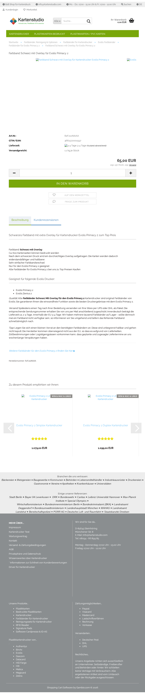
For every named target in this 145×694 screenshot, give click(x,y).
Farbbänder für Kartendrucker (32, 618)
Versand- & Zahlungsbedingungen (27, 545)
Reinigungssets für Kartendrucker (34, 621)
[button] (139, 4)
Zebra (19, 676)
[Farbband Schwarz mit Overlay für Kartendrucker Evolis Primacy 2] (72, 94)
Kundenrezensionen (46, 220)
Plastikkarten (23, 608)
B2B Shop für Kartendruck (17, 4)
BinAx (19, 649)
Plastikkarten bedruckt (49, 34)
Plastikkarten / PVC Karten (87, 34)
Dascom (20, 656)
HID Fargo (21, 662)
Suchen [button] (127, 4)
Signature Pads (24, 628)
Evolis (19, 653)
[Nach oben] (135, 689)
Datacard (20, 659)
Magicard (21, 672)
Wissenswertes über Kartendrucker (28, 558)
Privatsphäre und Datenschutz (25, 553)
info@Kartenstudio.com (49, 4)
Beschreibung (19, 220)
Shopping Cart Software (60, 687)
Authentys (21, 646)
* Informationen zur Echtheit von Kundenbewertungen (38, 562)
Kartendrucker (19, 34)
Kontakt (13, 540)
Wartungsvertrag (18, 536)
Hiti (17, 666)
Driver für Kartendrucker (22, 567)
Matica (19, 669)
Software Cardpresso (27, 631)
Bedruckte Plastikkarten (29, 611)
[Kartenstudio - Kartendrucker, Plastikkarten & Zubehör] (28, 21)
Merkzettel (31, 9)
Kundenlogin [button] (11, 9)
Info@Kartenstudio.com (95, 535)
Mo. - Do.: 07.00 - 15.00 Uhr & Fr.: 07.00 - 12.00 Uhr (92, 4)
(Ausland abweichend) (96, 146)
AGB (11, 549)
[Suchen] (88, 21)
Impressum (15, 527)
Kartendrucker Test (19, 531)
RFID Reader (22, 625)
